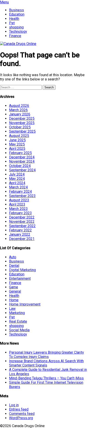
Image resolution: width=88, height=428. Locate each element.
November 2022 (22, 221)
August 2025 (19, 136)
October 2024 (20, 166)
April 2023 (17, 204)
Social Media (19, 330)
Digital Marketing (22, 270)
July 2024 (17, 174)
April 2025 (17, 148)
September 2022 (22, 226)
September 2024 (22, 170)
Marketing (17, 313)
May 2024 (17, 178)
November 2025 (22, 123)
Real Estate (18, 321)
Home (14, 300)
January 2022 (19, 234)
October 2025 (20, 127)
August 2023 (19, 200)
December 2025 (22, 118)
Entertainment (20, 278)
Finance (15, 36)
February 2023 (20, 213)
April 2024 (17, 183)
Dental (14, 265)
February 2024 (20, 191)
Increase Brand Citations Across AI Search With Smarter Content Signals (46, 363)
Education (16, 14)
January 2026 (19, 114)
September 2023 (22, 196)
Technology (18, 31)
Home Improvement (24, 304)
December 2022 (22, 217)
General (15, 291)
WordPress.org (21, 418)
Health (14, 18)
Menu (4, 2)
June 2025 (17, 140)
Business (16, 10)
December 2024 (22, 157)
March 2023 (18, 209)
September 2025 (22, 131)
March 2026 (18, 110)
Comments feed (22, 414)
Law (12, 308)
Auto (12, 257)
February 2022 (20, 230)
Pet (12, 23)
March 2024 (18, 187)
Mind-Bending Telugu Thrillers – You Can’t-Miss (46, 378)
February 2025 (20, 153)
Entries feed (18, 409)
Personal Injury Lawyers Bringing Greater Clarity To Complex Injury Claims (46, 354)
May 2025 (17, 144)
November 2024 (22, 161)
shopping (16, 27)
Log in (14, 405)
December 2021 (22, 239)
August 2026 (19, 105)
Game (13, 287)
